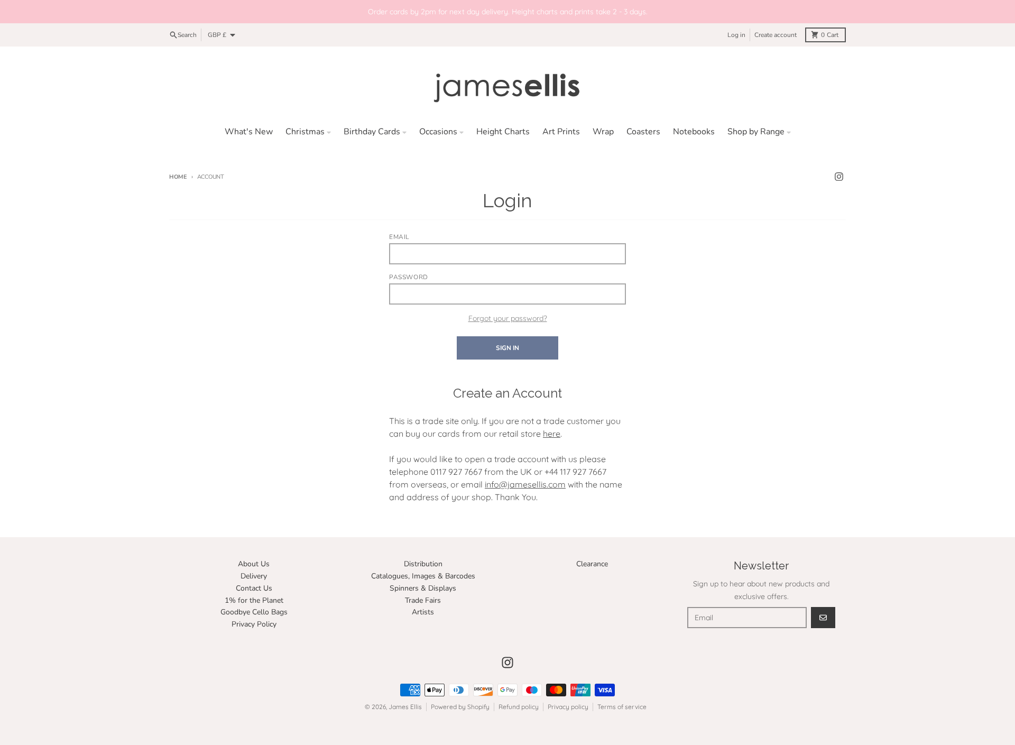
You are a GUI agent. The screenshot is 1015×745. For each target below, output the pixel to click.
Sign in (507, 348)
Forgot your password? (507, 318)
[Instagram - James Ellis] (839, 176)
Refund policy (519, 707)
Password (408, 277)
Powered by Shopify (460, 707)
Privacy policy (568, 707)
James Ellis (405, 707)
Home (178, 177)
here (551, 433)
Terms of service (622, 707)
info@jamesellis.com (525, 484)
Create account (775, 35)
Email (399, 237)
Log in (736, 35)
